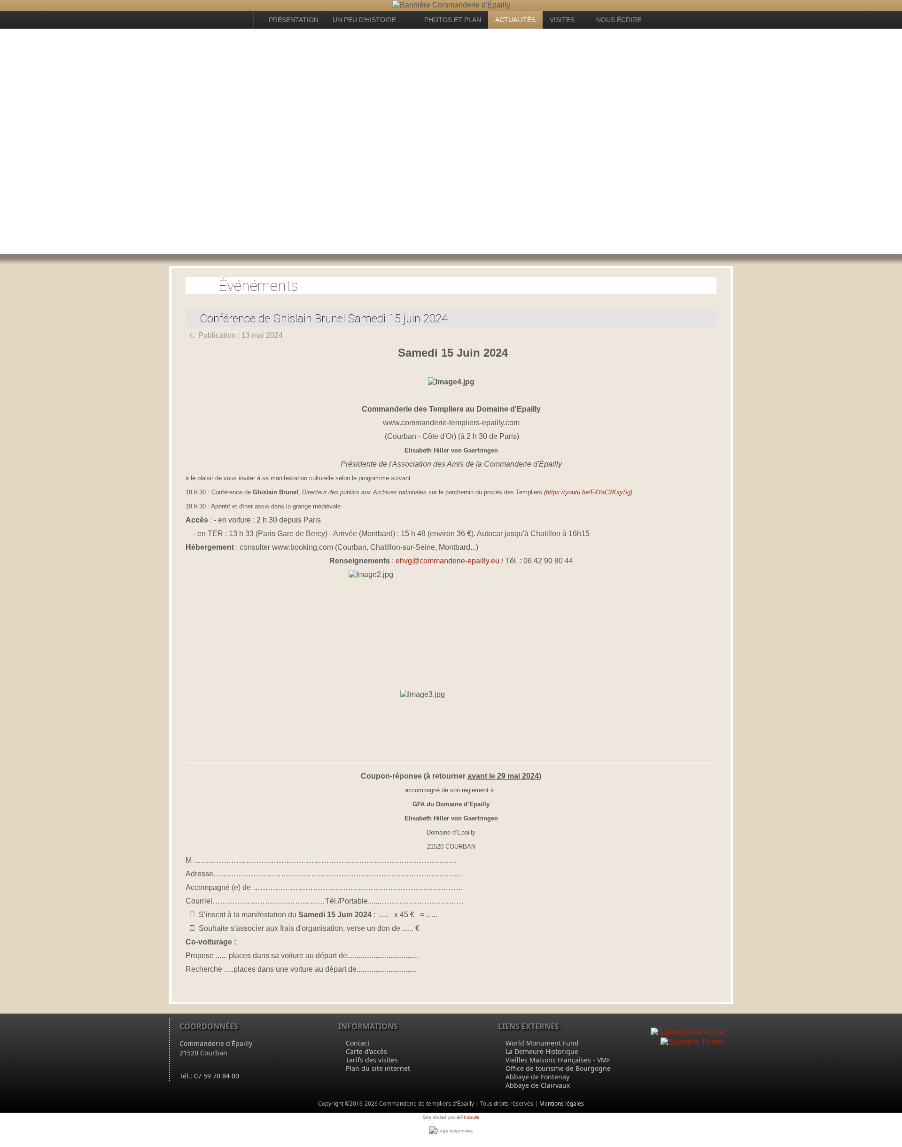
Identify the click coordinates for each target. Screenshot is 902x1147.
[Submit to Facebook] (688, 1032)
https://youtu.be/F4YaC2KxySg (588, 492)
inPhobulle (468, 1117)
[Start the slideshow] (873, 141)
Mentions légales (561, 1104)
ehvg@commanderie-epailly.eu (447, 561)
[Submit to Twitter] (692, 1042)
